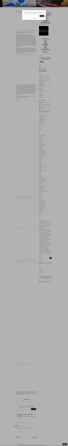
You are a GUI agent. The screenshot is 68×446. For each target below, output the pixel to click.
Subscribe (64, 444)
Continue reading (34, 18)
